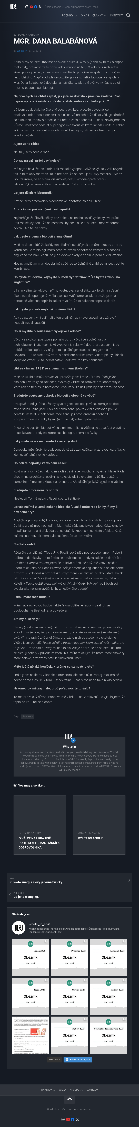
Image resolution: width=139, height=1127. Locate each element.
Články (97, 15)
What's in (22, 50)
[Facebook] (35, 6)
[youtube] (31, 6)
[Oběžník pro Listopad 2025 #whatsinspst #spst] (108, 957)
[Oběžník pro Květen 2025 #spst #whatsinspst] (108, 996)
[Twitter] (40, 6)
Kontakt (116, 15)
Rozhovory (34, 34)
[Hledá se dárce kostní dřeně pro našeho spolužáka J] (30, 1035)
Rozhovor (28, 716)
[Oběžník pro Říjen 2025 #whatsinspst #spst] (30, 996)
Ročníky (67, 15)
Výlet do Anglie (90, 838)
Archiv (37, 833)
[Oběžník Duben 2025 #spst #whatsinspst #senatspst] (69, 1035)
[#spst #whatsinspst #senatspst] (108, 1035)
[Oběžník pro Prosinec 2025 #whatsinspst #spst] (69, 957)
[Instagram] (26, 6)
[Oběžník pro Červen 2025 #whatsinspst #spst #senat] (69, 996)
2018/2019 (19, 34)
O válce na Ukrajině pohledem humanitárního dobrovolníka (40, 842)
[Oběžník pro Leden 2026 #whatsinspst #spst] (30, 957)
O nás (85, 15)
